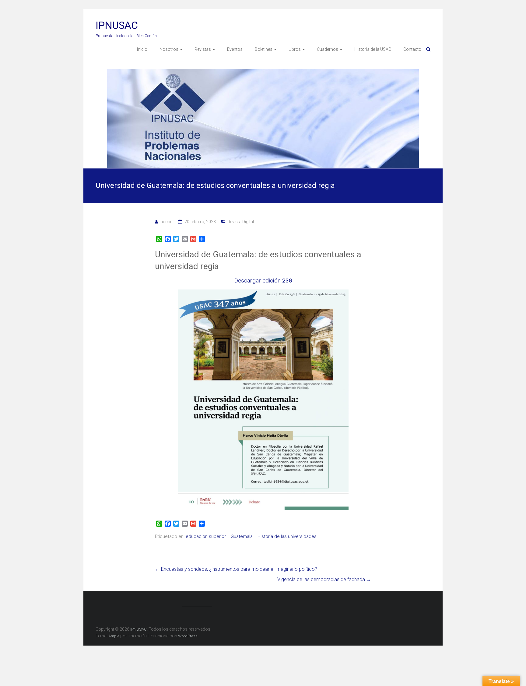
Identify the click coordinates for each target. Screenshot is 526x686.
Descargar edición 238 (263, 280)
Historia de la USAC (372, 49)
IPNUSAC (117, 25)
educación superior (206, 536)
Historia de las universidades (287, 536)
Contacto (412, 49)
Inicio (142, 49)
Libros (295, 49)
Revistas (203, 49)
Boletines (263, 49)
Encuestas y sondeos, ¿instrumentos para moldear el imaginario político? (236, 569)
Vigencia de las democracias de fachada (324, 579)
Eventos (235, 49)
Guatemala (242, 536)
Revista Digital (240, 221)
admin (166, 221)
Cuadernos (327, 49)
